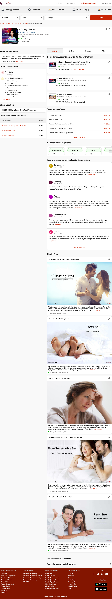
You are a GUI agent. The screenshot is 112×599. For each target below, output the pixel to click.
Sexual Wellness (6, 582)
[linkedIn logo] (102, 575)
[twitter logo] (98, 575)
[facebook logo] (94, 575)
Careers (70, 578)
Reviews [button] (71, 51)
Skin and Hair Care (6, 580)
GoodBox (4, 592)
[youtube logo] (106, 575)
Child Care (4, 590)
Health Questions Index (52, 578)
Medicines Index (50, 584)
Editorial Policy (72, 586)
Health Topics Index (51, 582)
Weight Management (7, 584)
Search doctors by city (30, 573)
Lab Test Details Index (52, 588)
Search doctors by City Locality (32, 576)
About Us (70, 573)
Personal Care (5, 588)
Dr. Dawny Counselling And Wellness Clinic (14, 126)
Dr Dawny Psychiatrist (8, 130)
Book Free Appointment (89, 3)
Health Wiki (48, 573)
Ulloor (26, 23)
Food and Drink (5, 586)
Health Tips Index (50, 576)
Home (2, 23)
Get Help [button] (55, 51)
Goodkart (4, 573)
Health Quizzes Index (52, 580)
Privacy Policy (72, 584)
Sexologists (18, 23)
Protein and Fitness (7, 578)
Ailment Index (49, 586)
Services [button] (88, 51)
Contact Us (71, 576)
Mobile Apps (71, 580)
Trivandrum (9, 23)
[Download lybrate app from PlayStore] (101, 586)
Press (69, 588)
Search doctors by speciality (32, 578)
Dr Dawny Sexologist (8, 135)
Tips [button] (103, 51)
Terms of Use (72, 582)
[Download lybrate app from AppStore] (101, 590)
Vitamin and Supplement (8, 576)
